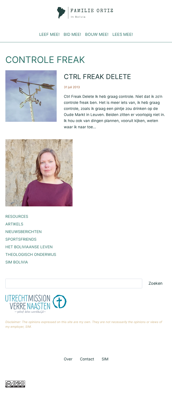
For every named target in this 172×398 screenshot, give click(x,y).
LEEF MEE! (49, 34)
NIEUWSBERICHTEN (23, 231)
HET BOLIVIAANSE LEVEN (29, 247)
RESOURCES (16, 216)
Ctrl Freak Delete (97, 77)
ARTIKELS (14, 224)
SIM (105, 359)
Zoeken (155, 283)
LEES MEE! (122, 34)
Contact (87, 359)
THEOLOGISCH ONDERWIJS (30, 254)
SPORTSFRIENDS (21, 239)
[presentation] (31, 96)
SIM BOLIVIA (16, 262)
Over (68, 359)
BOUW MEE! (96, 34)
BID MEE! (72, 34)
